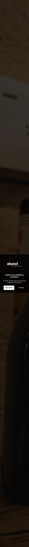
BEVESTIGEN (9, 287)
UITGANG (21, 287)
